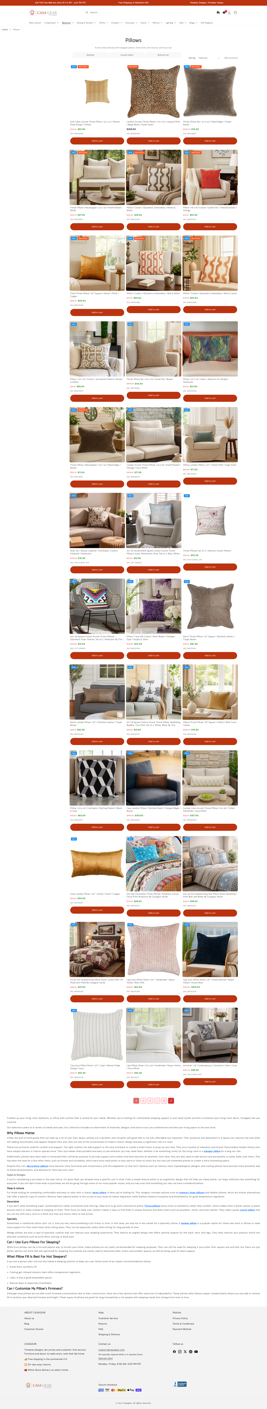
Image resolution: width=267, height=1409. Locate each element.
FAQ (100, 1329)
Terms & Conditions (183, 1323)
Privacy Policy (180, 1318)
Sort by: (192, 58)
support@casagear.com (111, 1349)
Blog (26, 1323)
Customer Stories (33, 1329)
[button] (235, 13)
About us (29, 1318)
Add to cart (97, 140)
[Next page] (171, 1101)
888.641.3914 (105, 1358)
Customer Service (108, 1318)
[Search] (87, 12)
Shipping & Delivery (109, 1334)
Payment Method (182, 1329)
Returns (102, 1323)
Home (5, 29)
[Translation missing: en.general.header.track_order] (218, 12)
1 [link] (136, 1100)
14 (164, 1100)
